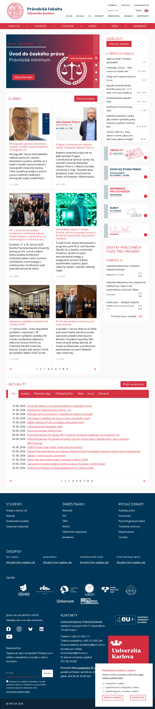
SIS (89, 16)
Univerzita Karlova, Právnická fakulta (81, 621)
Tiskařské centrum (129, 526)
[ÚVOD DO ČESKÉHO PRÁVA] (81, 58)
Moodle (80, 16)
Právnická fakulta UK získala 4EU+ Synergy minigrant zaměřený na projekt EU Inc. (73, 435)
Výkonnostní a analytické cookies (122, 687)
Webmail (67, 510)
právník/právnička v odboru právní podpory (123, 268)
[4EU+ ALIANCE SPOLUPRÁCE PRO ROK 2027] (81, 73)
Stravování (125, 515)
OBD (65, 521)
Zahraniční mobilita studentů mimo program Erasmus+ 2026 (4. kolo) (66, 464)
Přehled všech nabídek (124, 316)
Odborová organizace (74, 531)
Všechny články (86, 98)
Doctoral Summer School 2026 (44, 430)
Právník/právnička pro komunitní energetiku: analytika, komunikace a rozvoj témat (126, 286)
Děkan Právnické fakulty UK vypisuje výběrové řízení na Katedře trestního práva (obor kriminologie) (84, 451)
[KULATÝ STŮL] (81, 80)
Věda (115, 26)
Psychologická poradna (132, 521)
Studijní (25, 393)
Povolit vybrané (112, 697)
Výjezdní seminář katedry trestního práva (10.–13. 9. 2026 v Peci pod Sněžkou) (119, 89)
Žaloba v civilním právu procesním (46, 455)
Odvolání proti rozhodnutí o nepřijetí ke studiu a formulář (60, 414)
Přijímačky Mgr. (42, 393)
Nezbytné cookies (115, 683)
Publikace (112, 5)
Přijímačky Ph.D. (64, 393)
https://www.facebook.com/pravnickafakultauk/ (8, 629)
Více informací (23, 77)
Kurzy (93, 26)
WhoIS (66, 526)
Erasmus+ (128, 16)
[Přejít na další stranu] (95, 368)
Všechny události (119, 44)
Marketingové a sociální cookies (122, 691)
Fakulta (14, 26)
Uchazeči (41, 26)
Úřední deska (114, 16)
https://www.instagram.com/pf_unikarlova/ (19, 629)
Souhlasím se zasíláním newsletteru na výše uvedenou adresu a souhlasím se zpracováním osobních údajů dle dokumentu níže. (26, 684)
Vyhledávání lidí (141, 5)
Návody (10, 515)
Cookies (123, 537)
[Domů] (31, 12)
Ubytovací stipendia (17, 526)
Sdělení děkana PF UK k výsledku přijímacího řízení (55, 422)
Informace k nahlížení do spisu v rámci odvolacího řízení (58, 418)
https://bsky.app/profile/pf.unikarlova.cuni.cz (30, 629)
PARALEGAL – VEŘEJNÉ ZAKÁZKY (122, 302)
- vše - (13, 393)
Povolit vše (138, 697)
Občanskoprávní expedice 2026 (45, 426)
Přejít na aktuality (133, 384)
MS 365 (69, 16)
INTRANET (99, 16)
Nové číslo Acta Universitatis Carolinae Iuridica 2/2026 (57, 459)
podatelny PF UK (87, 667)
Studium (67, 26)
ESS (64, 515)
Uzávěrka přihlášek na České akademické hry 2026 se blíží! (60, 468)
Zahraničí (139, 26)
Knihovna (125, 5)
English (146, 10)
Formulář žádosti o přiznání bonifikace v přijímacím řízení (59, 406)
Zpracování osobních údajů (18, 691)
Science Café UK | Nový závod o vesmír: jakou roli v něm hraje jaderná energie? (119, 135)
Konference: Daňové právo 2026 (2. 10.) (49, 410)
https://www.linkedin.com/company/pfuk (42, 629)
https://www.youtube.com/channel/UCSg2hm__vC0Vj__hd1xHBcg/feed (9, 636)
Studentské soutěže (17, 521)
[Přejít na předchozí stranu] (10, 368)
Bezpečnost (143, 16)
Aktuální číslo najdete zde (20, 562)
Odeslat (47, 673)
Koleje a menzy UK (16, 510)
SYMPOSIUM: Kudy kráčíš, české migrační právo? (54, 447)
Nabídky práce (127, 510)
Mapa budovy (126, 531)
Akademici (68, 537)
